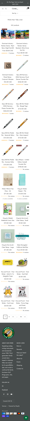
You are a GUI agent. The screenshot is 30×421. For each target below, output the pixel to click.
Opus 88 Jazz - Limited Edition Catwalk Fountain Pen (22, 162)
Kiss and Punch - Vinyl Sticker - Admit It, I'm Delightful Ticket (7, 274)
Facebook (5, 390)
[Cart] (27, 8)
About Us (19, 358)
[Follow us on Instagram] (8, 394)
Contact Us (20, 369)
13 (21, 317)
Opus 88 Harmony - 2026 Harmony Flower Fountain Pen (8, 106)
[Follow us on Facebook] (4, 394)
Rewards (19, 349)
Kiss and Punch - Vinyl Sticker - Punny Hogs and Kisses (22, 303)
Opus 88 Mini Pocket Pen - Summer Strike (8, 161)
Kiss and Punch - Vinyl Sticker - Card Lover (7, 302)
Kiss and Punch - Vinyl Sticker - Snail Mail (22, 273)
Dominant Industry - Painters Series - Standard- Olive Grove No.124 (22, 46)
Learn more (15, 4)
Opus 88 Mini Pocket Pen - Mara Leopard (22, 134)
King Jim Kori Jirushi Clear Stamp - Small (22, 219)
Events (18, 362)
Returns (19, 346)
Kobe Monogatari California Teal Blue (22, 246)
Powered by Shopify (14, 406)
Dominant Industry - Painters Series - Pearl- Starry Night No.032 (7, 45)
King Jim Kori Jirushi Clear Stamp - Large (8, 246)
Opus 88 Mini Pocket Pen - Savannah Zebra (7, 134)
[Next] (25, 317)
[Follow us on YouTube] (11, 394)
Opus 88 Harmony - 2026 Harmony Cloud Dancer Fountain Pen (22, 77)
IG (2, 386)
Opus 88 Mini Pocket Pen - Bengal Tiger (22, 105)
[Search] (6, 8)
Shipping (19, 365)
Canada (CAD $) (7, 401)
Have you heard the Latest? (21, 354)
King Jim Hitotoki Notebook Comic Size (7, 219)
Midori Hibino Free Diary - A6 (8, 190)
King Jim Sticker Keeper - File (22, 190)
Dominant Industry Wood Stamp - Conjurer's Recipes (7, 77)
